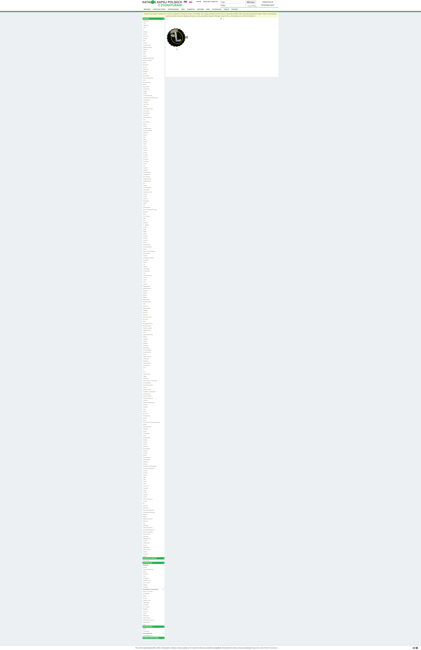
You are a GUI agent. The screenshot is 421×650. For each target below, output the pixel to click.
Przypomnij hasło (267, 5)
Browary (147, 9)
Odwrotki (191, 9)
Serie (183, 9)
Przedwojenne (173, 9)
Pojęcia (226, 9)
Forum (198, 2)
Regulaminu (256, 648)
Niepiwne (200, 9)
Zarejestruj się (267, 2)
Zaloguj (251, 2)
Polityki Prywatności (270, 648)
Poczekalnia (216, 9)
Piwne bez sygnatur (210, 2)
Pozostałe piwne (159, 9)
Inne (208, 9)
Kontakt (235, 9)
